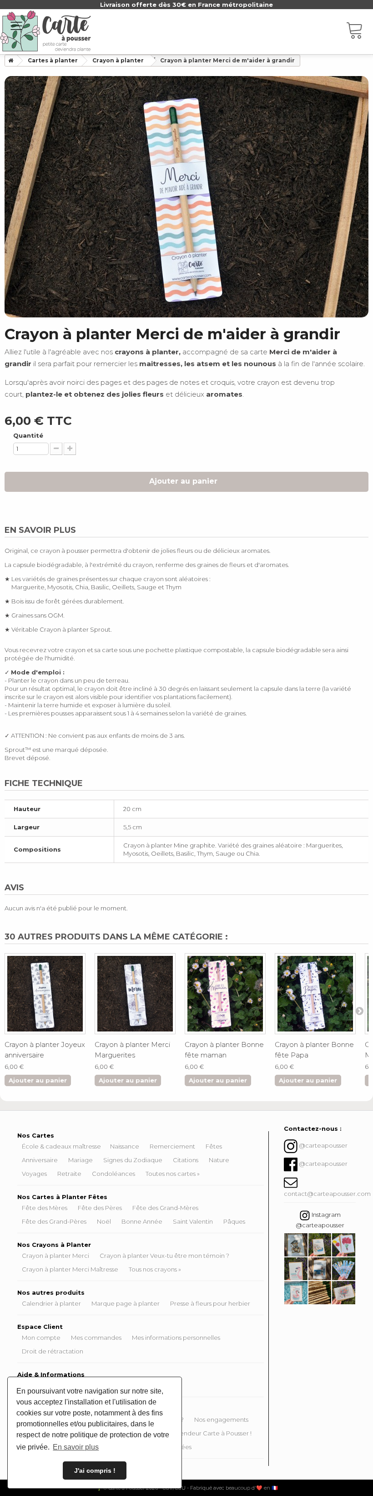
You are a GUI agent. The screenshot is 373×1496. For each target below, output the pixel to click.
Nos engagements (221, 1419)
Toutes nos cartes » (173, 1173)
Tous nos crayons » (155, 1269)
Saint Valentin (193, 1221)
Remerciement (172, 1146)
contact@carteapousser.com (327, 1193)
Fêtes (214, 1146)
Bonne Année (141, 1221)
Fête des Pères (100, 1207)
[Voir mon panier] (359, 32)
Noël (104, 1221)
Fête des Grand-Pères (54, 1221)
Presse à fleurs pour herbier (210, 1303)
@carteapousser (323, 1145)
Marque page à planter (125, 1303)
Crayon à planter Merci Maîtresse (70, 1269)
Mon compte (41, 1337)
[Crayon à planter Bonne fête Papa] (315, 993)
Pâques (234, 1221)
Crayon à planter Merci (55, 1255)
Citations (185, 1160)
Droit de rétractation (52, 1351)
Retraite (69, 1173)
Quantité (28, 435)
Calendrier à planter (51, 1303)
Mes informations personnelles (176, 1337)
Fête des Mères (44, 1207)
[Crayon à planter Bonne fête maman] (225, 993)
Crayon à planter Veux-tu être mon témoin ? (164, 1255)
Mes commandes (96, 1337)
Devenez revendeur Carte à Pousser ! (196, 1433)
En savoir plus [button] (76, 1447)
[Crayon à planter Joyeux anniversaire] (45, 993)
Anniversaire (40, 1160)
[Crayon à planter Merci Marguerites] (135, 993)
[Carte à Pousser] (45, 30)
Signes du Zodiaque (132, 1160)
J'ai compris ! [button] (95, 1470)
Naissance (124, 1146)
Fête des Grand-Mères (165, 1207)
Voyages (34, 1173)
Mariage (80, 1160)
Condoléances (113, 1173)
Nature (219, 1160)
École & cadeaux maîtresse (61, 1146)
